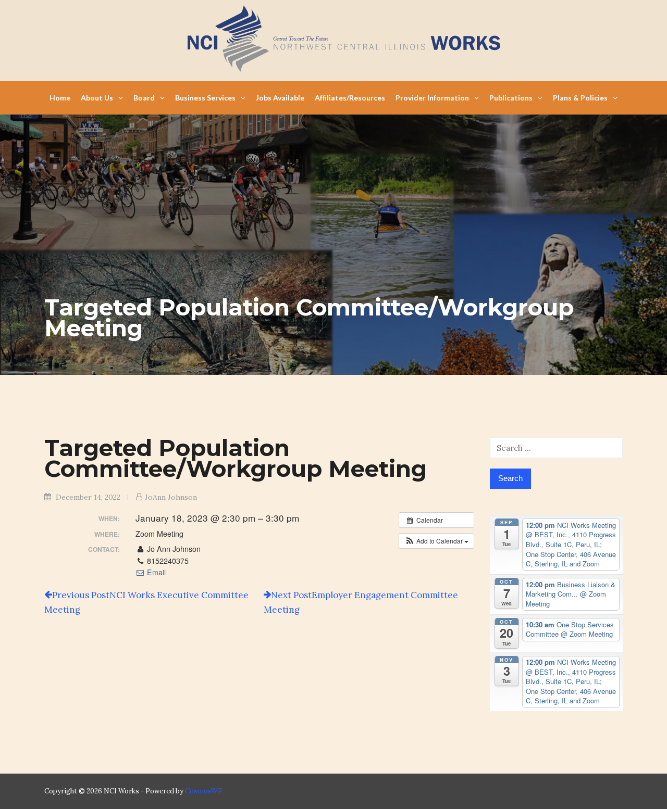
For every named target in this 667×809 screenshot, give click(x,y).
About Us (97, 97)
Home (60, 97)
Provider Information (432, 97)
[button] (436, 541)
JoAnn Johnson (171, 497)
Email (155, 572)
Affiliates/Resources (350, 97)
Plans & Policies (580, 97)
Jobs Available (280, 97)
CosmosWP (204, 791)
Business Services (205, 97)
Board (144, 97)
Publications (511, 97)
